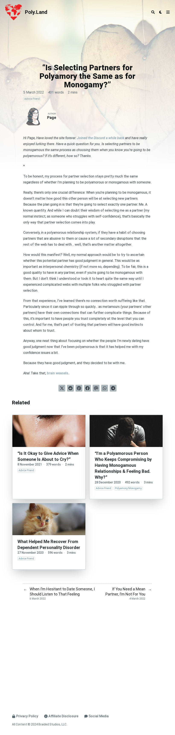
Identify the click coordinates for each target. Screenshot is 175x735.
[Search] (153, 12)
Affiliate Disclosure (63, 716)
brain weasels (57, 373)
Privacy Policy (27, 716)
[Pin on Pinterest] (79, 388)
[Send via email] (96, 388)
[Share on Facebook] (87, 388)
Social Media (99, 716)
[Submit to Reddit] (70, 388)
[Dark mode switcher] (160, 12)
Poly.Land (36, 12)
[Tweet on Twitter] (61, 388)
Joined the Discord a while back (100, 138)
